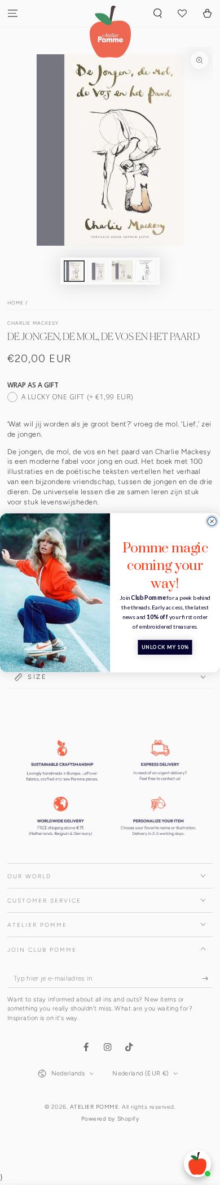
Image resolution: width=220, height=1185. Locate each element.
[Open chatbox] (197, 1163)
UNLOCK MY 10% (165, 647)
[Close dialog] (212, 521)
